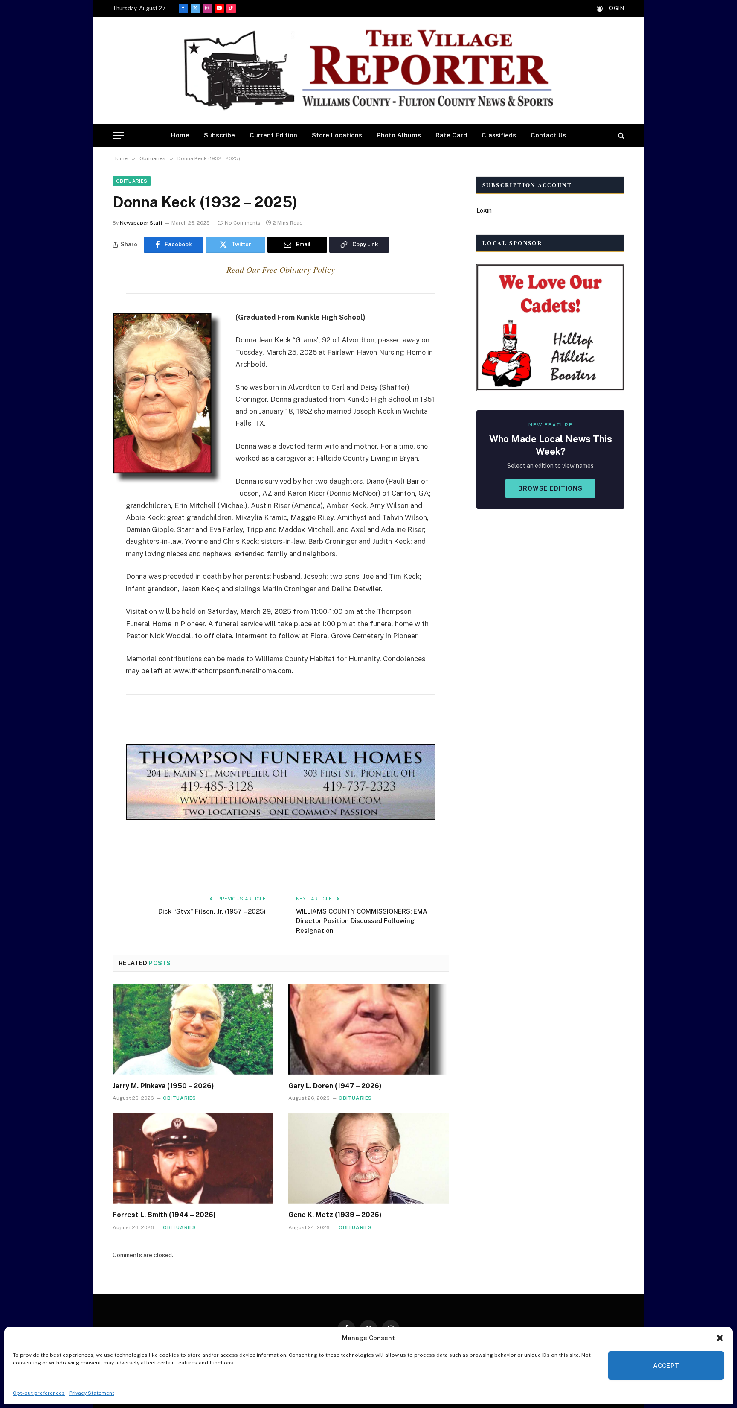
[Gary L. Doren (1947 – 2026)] (368, 1029)
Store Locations (337, 135)
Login (484, 210)
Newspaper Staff (141, 223)
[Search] (620, 135)
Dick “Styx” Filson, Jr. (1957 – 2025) (212, 911)
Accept (666, 1365)
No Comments (243, 223)
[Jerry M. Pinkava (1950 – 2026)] (193, 1029)
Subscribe (219, 135)
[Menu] (118, 135)
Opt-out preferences (39, 1393)
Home (180, 135)
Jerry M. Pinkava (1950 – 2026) (163, 1086)
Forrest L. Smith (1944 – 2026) (164, 1215)
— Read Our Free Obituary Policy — (281, 269)
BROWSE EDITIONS (550, 488)
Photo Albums (399, 135)
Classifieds (499, 135)
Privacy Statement (91, 1393)
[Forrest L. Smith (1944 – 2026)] (193, 1158)
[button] (720, 1338)
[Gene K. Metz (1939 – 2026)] (368, 1158)
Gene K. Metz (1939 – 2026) (335, 1215)
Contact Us (548, 135)
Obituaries (131, 181)
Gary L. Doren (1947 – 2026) (335, 1086)
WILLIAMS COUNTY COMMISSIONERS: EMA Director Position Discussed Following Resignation (361, 921)
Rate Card (451, 135)
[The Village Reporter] (368, 70)
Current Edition (273, 135)
